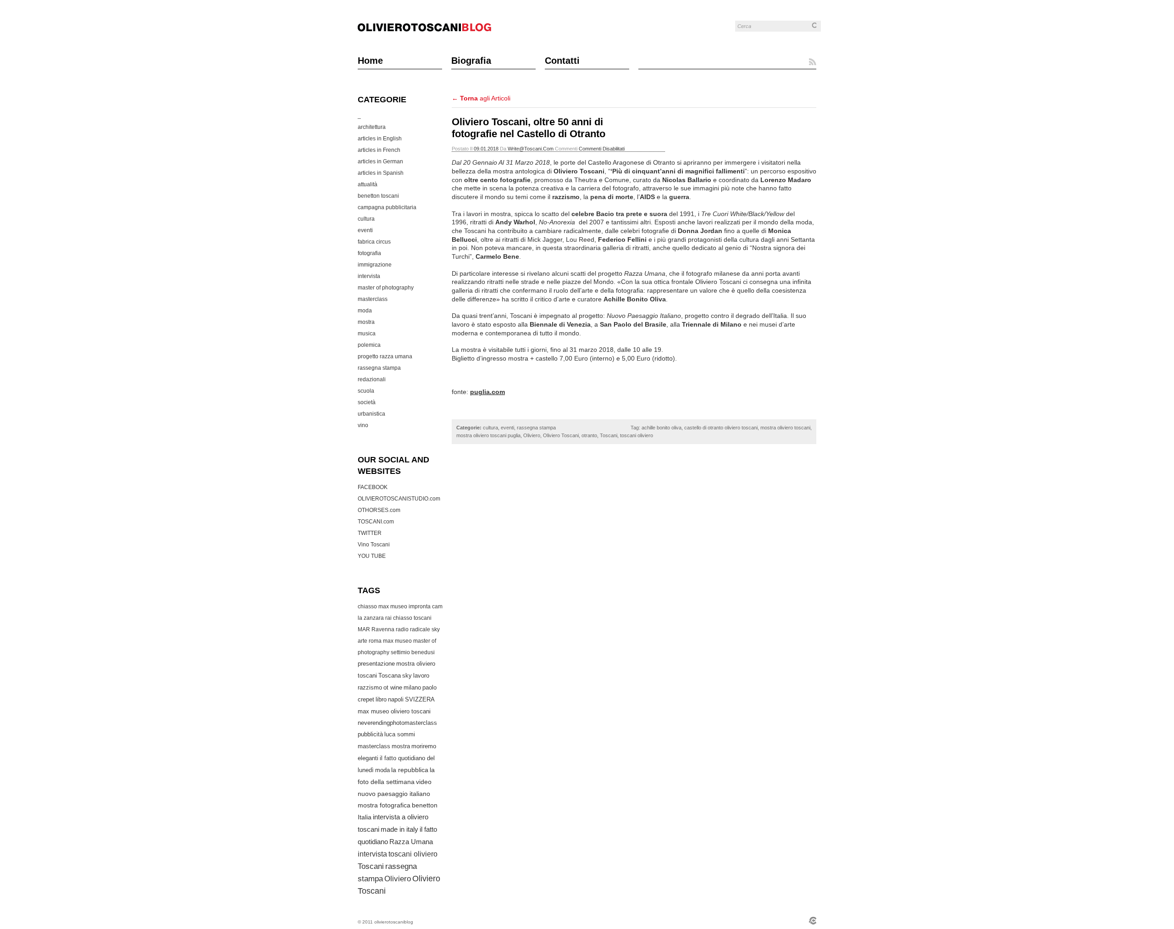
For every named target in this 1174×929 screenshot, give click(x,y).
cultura (366, 219)
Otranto (664, 162)
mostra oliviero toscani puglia (488, 435)
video (424, 781)
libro (381, 699)
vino (363, 425)
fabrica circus (374, 242)
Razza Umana (411, 842)
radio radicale (413, 629)
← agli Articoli (481, 98)
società (367, 402)
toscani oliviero (412, 854)
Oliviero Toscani (561, 435)
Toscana (389, 676)
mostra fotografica (384, 805)
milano (412, 687)
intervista (369, 276)
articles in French (379, 150)
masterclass (373, 299)
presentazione (376, 664)
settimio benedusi (413, 652)
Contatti (562, 61)
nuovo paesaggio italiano (394, 793)
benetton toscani (378, 196)
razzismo (370, 687)
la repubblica (409, 770)
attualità (367, 184)
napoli (396, 699)
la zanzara (371, 618)
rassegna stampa (379, 368)
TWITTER (370, 533)
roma (375, 641)
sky (407, 676)
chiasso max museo (382, 606)
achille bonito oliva (661, 427)
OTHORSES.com (379, 510)
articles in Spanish (381, 173)
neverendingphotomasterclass (397, 722)
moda (365, 310)
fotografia (369, 253)
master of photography (386, 287)
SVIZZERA (420, 699)
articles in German (380, 161)
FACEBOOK (373, 487)
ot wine (392, 687)
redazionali (372, 379)
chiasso (402, 618)
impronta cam (426, 606)
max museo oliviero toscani (394, 711)
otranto (589, 435)
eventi (365, 230)
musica (367, 333)
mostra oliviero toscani (785, 427)
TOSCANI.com (376, 521)
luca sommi (399, 734)
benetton (424, 805)
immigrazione (375, 264)
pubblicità (370, 734)
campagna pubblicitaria (387, 207)
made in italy (399, 829)
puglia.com (487, 391)
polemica (369, 345)
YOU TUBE (372, 556)
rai (388, 618)
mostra (366, 322)
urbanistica (371, 414)
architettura (372, 127)
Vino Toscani (374, 544)
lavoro (421, 675)
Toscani (371, 866)
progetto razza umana (385, 356)
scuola (366, 391)
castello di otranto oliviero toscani (721, 427)
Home (370, 61)
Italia (364, 817)
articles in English (380, 138)
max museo (397, 641)
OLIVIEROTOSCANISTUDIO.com (399, 498)
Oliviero (397, 878)
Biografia (471, 61)
